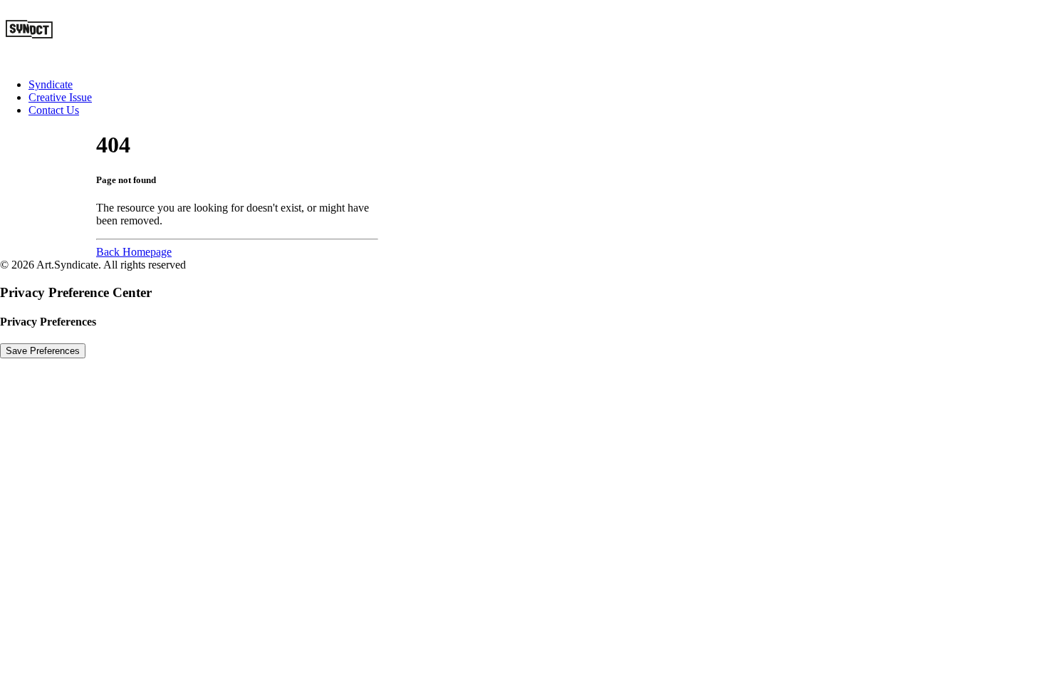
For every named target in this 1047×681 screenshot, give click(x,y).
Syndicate (50, 84)
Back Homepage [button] (134, 252)
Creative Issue (60, 97)
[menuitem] (537, 84)
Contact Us (53, 110)
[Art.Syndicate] (523, 33)
